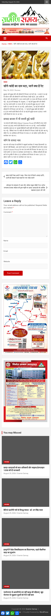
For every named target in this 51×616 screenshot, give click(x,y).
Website (7, 261)
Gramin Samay (22, 473)
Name (6, 241)
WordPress (44, 612)
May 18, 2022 (9, 90)
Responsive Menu (46, 2)
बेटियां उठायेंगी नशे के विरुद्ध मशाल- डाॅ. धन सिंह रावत (23, 510)
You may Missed (12, 432)
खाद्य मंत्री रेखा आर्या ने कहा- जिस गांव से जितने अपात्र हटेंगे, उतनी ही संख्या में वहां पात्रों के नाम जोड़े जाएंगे (25, 176)
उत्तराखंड (6, 462)
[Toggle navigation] (5, 38)
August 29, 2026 (10, 473)
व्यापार (5, 82)
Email (6, 251)
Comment (8, 212)
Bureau (17, 90)
